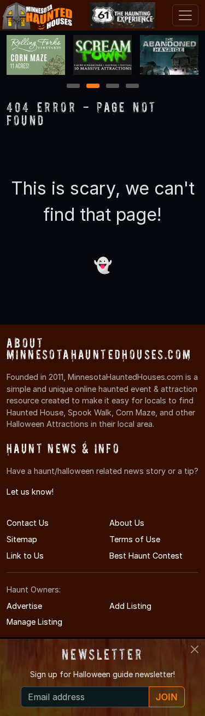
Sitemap (22, 539)
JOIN (167, 696)
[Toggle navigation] (185, 15)
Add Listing (130, 606)
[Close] (195, 649)
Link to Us (25, 555)
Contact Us (28, 522)
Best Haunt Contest (146, 555)
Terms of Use (134, 539)
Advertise (24, 606)
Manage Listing (34, 621)
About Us (126, 522)
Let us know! (30, 491)
